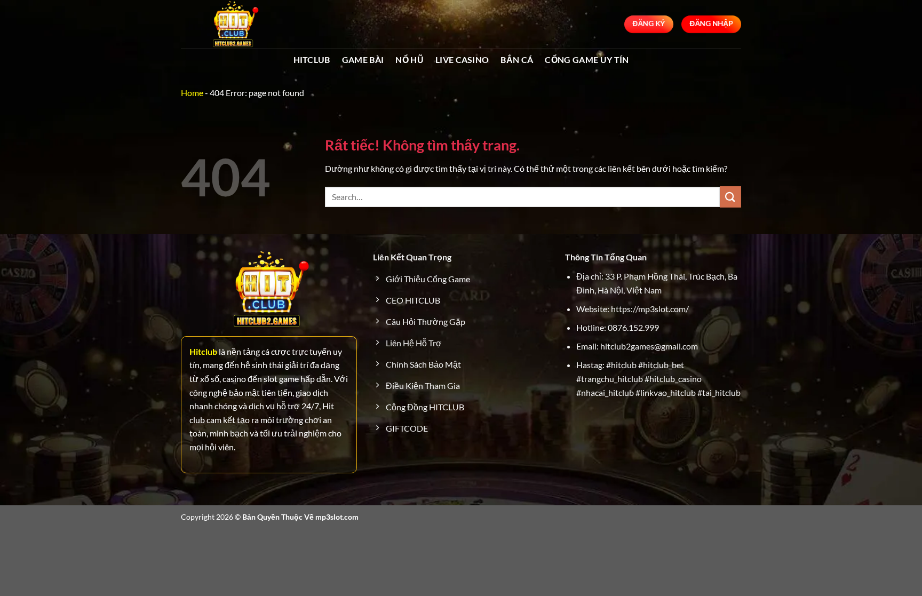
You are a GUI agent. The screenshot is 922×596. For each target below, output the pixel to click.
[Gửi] (730, 196)
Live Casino (462, 59)
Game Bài (363, 59)
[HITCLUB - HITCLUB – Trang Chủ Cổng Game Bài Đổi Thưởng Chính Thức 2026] (234, 24)
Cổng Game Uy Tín (587, 59)
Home (192, 93)
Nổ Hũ (409, 59)
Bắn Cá (516, 59)
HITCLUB (311, 59)
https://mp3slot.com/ (650, 309)
